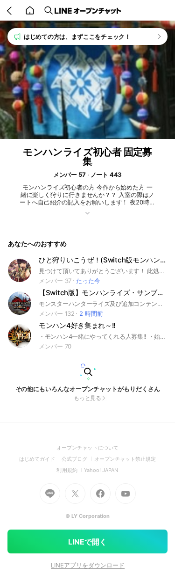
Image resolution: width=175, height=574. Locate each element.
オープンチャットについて (87, 447)
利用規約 (70, 470)
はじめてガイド (40, 459)
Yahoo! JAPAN (101, 470)
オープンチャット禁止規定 (125, 459)
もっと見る (88, 397)
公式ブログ (78, 459)
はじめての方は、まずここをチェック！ (77, 36)
